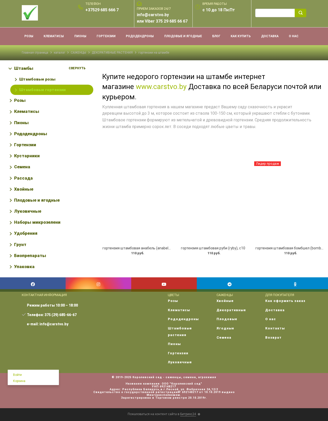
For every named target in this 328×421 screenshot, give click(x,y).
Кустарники (27, 155)
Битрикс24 (188, 414)
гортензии (106, 36)
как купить (241, 36)
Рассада (23, 178)
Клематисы (26, 111)
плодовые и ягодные (183, 36)
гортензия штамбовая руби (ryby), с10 (213, 248)
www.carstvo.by (161, 86)
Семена (22, 166)
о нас (294, 36)
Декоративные (231, 310)
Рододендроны (30, 133)
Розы (20, 100)
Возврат (273, 337)
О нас (270, 319)
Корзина (19, 381)
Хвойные (23, 189)
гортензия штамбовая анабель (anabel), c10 (139, 248)
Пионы (21, 122)
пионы (80, 36)
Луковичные (27, 211)
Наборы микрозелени (37, 222)
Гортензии (25, 144)
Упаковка (24, 266)
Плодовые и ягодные (37, 200)
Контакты (275, 328)
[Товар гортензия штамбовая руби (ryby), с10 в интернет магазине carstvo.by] (213, 202)
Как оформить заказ (285, 301)
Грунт (20, 244)
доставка (270, 36)
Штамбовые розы (37, 79)
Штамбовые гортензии (42, 89)
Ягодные (225, 328)
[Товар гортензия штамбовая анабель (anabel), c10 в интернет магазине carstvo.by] (136, 202)
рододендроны (140, 36)
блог (216, 36)
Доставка (275, 310)
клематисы (54, 36)
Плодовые (227, 319)
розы (28, 36)
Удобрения (25, 233)
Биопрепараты (30, 255)
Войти (17, 375)
